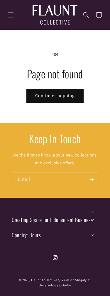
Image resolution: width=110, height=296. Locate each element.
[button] (10, 14)
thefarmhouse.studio (55, 285)
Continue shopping (55, 95)
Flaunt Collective (44, 280)
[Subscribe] (91, 179)
